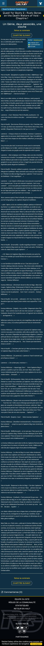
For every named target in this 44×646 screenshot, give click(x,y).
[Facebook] (26, 628)
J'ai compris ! (36, 644)
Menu (3, 3)
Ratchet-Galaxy (22, 3)
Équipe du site (22, 599)
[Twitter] (18, 628)
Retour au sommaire (22, 30)
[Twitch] (20, 631)
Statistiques (22, 605)
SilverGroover (38, 40)
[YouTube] (22, 628)
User (40, 3)
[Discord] (24, 631)
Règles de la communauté (22, 602)
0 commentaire (35, 44)
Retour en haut (22, 609)
